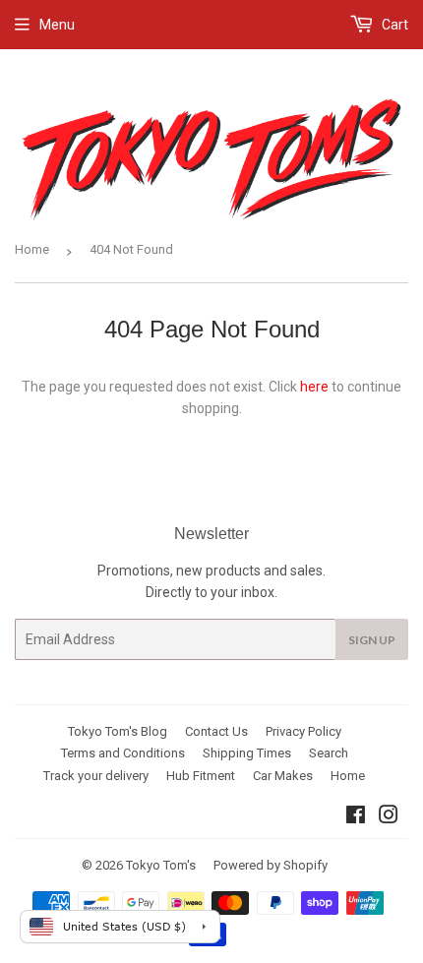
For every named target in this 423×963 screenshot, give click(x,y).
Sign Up (371, 639)
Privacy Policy (303, 731)
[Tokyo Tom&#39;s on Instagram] (388, 817)
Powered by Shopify (270, 865)
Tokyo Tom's (161, 865)
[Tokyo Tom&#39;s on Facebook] (355, 817)
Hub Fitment (200, 775)
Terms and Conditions (123, 753)
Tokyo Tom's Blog (117, 731)
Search (328, 753)
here (314, 386)
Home (32, 249)
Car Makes (283, 775)
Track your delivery (96, 775)
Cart (393, 24)
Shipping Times (247, 753)
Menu (57, 24)
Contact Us (216, 731)
